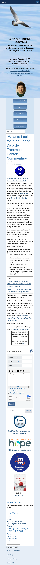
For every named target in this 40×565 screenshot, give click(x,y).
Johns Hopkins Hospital (19, 198)
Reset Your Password (14, 521)
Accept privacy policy (17, 393)
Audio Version (20, 495)
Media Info (10, 541)
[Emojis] (23, 371)
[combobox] (15, 132)
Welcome (10, 534)
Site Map (10, 555)
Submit (11, 404)
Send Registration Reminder (16, 524)
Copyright (10, 563)
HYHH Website (12, 536)
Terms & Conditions (13, 551)
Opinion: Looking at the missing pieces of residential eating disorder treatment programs (19, 284)
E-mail (15, 362)
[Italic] (12, 371)
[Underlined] (15, 371)
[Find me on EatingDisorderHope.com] (20, 443)
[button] (38, 2)
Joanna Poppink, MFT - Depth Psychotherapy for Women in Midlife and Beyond (20, 73)
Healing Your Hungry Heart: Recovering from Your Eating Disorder (19, 318)
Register (10, 526)
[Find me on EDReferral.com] (20, 450)
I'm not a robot (17, 398)
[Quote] (18, 371)
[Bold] (10, 371)
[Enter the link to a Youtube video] (21, 371)
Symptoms (17, 164)
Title (10, 366)
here (23, 343)
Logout (9, 519)
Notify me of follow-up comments (17, 389)
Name (13, 358)
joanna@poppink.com (22, 329)
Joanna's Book (12, 538)
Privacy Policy (12, 559)
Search (28, 410)
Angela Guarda (25, 193)
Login (9, 517)
